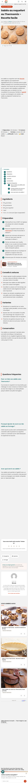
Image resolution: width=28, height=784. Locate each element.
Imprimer (15, 556)
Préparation (9, 174)
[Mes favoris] (18, 1)
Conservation (10, 180)
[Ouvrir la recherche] (22, 1)
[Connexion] (2, 1)
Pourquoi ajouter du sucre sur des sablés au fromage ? (18, 189)
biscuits (22, 78)
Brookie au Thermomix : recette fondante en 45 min (14, 628)
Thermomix (8, 230)
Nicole (10, 21)
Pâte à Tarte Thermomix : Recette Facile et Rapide (13, 659)
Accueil (2, 4)
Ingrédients (9, 171)
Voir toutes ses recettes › (14, 593)
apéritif (24, 92)
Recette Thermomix (9, 4)
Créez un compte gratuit (8, 565)
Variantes (9, 178)
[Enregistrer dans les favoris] (21, 633)
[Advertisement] (14, 62)
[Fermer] (26, 773)
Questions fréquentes (12, 183)
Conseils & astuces (11, 176)
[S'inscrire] (25, 781)
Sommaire (6, 169)
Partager (6, 559)
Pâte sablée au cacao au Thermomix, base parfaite (13, 690)
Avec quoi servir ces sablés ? (17, 192)
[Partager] (24, 633)
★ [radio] (9, 546)
